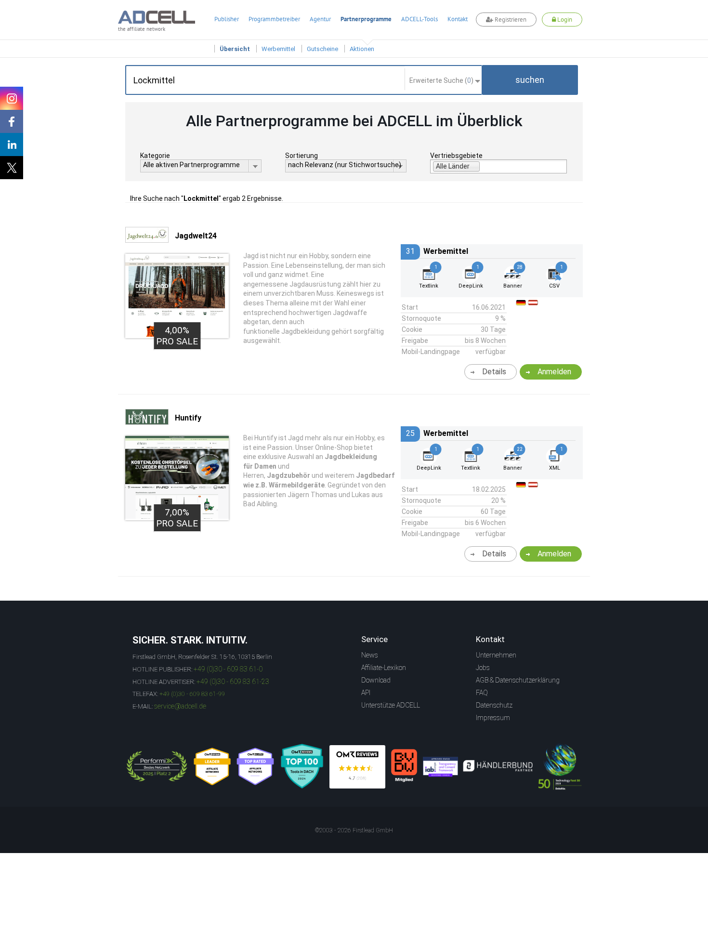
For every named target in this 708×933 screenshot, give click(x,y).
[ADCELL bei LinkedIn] (11, 144)
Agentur (320, 19)
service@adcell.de (180, 706)
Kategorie (155, 155)
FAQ (482, 692)
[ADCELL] (357, 766)
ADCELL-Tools (419, 19)
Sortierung (301, 155)
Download (376, 680)
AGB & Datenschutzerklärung (518, 680)
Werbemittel (278, 49)
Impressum (493, 718)
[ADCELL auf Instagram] (11, 98)
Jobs (483, 667)
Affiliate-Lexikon (383, 667)
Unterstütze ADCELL (390, 705)
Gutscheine (322, 49)
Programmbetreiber (274, 19)
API (365, 692)
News (369, 655)
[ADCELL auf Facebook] (11, 121)
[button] (530, 80)
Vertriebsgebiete (456, 155)
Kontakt (457, 19)
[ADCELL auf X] (11, 167)
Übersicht (235, 49)
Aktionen (362, 49)
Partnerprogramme (366, 19)
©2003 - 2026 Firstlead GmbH (354, 830)
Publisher (226, 19)
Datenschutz (494, 705)
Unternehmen (496, 655)
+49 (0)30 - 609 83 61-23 (233, 681)
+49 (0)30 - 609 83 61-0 (228, 669)
